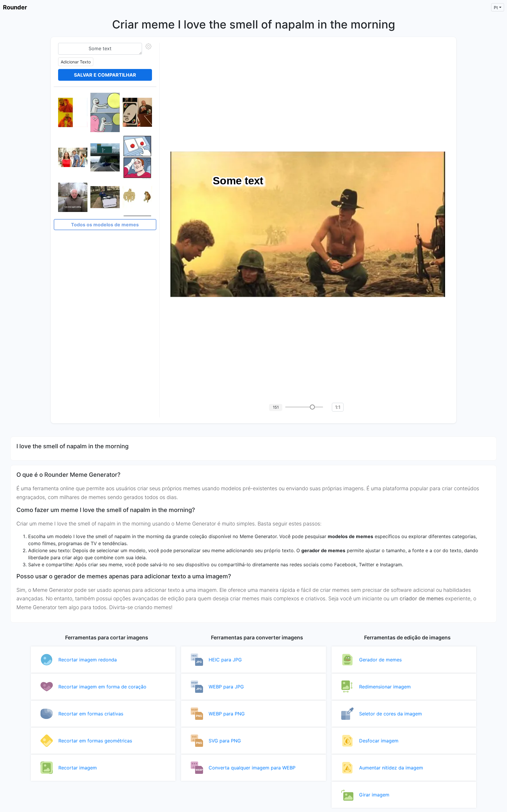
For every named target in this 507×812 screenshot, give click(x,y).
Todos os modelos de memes (105, 225)
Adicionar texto (76, 61)
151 (276, 407)
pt (496, 7)
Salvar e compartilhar (105, 75)
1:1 (337, 407)
